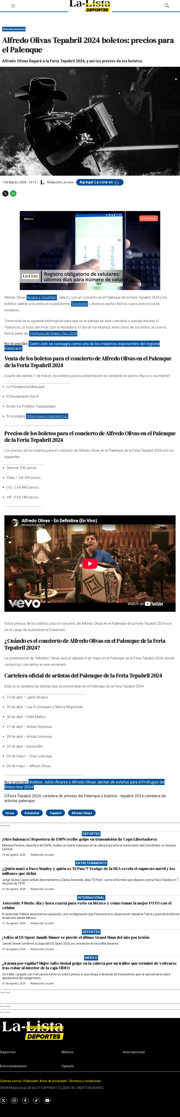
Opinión (67, 1066)
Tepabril (55, 813)
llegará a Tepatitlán (41, 297)
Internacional (91, 898)
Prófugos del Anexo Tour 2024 (53, 333)
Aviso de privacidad (53, 1081)
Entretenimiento (14, 29)
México (91, 958)
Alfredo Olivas (82, 813)
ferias (10, 813)
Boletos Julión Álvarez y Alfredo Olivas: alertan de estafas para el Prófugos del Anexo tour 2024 (84, 784)
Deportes (91, 834)
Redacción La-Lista (42, 854)
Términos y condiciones (84, 1081)
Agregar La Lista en (96, 182)
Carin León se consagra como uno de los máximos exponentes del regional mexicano (82, 346)
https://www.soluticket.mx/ (47, 416)
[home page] (90, 1030)
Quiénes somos (11, 1081)
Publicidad (30, 1081)
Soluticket (79, 304)
